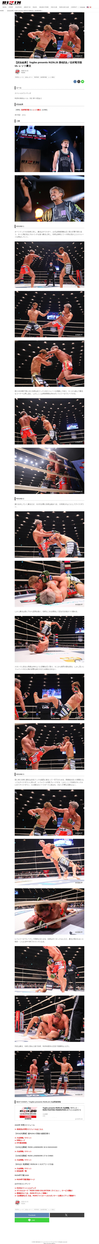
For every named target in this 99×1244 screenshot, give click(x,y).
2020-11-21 (24, 70)
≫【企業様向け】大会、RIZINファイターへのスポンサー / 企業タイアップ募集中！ (45, 1196)
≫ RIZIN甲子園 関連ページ (25, 1179)
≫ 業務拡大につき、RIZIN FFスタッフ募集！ (31, 1193)
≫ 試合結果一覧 (21, 1171)
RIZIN (23, 72)
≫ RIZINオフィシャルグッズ (25, 1188)
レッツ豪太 (37, 110)
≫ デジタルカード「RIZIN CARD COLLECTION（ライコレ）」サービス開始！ (44, 1191)
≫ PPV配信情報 (21, 1143)
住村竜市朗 (25, 110)
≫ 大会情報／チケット (23, 1138)
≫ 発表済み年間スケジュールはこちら (29, 1129)
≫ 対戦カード (20, 1140)
